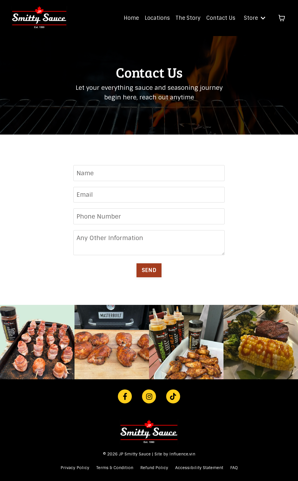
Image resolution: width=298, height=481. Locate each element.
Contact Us (220, 18)
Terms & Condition (114, 467)
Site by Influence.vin (175, 454)
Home (131, 18)
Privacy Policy (75, 467)
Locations (157, 18)
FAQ (234, 467)
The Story (188, 18)
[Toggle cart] (281, 18)
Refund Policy (154, 467)
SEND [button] (149, 270)
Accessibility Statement (199, 467)
